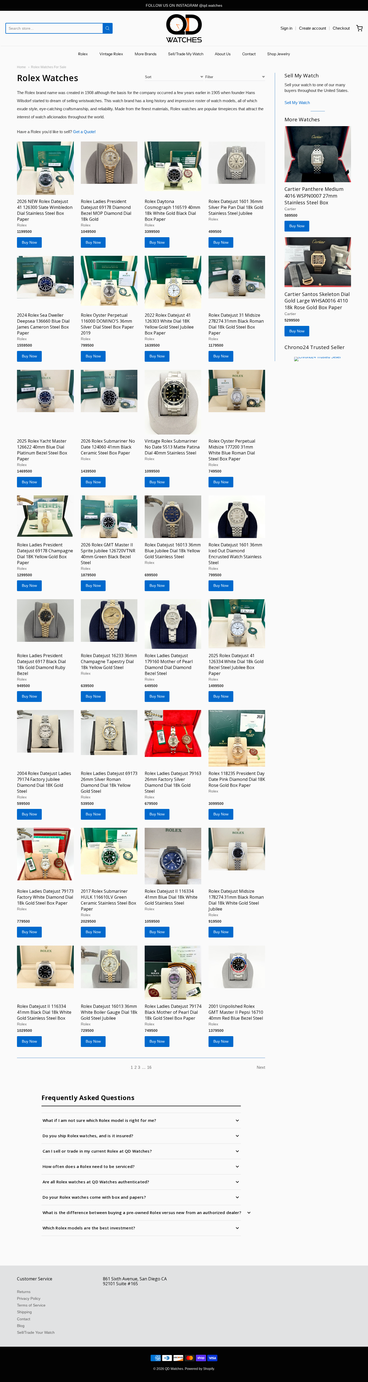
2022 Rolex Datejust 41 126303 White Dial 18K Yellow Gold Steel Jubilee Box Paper (169, 324)
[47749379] (109, 620)
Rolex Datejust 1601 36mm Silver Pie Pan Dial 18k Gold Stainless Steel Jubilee (236, 207)
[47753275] (173, 402)
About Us (223, 53)
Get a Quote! (84, 131)
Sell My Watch (297, 102)
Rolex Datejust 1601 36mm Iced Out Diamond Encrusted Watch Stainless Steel (235, 554)
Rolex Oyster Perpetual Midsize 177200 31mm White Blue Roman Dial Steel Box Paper (232, 450)
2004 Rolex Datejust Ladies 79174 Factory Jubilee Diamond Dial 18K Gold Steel (44, 782)
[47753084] (109, 516)
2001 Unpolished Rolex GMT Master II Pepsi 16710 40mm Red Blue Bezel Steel (236, 1012)
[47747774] (173, 733)
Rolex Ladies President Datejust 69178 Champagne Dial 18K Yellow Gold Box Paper (45, 554)
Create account (312, 28)
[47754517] (45, 277)
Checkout (341, 28)
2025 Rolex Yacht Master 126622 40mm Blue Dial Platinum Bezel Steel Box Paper (42, 450)
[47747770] (45, 854)
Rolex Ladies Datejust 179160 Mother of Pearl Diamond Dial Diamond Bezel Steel (169, 664)
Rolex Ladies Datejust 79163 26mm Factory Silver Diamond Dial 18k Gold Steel (173, 782)
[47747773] (109, 732)
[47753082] (173, 516)
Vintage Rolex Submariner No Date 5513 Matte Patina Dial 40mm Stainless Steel (172, 447)
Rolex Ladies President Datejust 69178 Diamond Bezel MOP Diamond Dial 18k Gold (106, 210)
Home (21, 67)
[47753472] (109, 281)
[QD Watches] (184, 28)
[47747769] (237, 849)
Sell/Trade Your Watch (36, 1332)
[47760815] (109, 163)
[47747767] (45, 967)
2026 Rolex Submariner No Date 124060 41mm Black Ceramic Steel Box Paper (108, 447)
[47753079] (237, 516)
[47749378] (173, 624)
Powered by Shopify (199, 1369)
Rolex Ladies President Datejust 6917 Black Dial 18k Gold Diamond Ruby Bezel (41, 664)
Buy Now (29, 242)
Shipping (24, 1312)
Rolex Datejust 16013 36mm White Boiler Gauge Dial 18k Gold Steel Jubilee (109, 1012)
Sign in (286, 28)
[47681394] (317, 154)
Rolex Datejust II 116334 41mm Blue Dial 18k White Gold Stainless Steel (171, 897)
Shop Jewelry (278, 53)
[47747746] (237, 967)
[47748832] (45, 731)
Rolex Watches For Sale (48, 67)
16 (149, 1067)
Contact (249, 53)
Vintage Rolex (111, 53)
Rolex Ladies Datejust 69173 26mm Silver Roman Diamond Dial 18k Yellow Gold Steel (109, 782)
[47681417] (317, 262)
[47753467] (45, 391)
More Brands (146, 53)
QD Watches (174, 1369)
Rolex (83, 53)
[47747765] (109, 967)
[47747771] (109, 851)
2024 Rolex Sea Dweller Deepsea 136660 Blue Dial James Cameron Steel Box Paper (43, 324)
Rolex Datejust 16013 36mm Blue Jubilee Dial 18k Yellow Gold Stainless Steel (173, 551)
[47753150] (45, 516)
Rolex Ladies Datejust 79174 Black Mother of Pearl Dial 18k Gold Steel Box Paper (173, 1012)
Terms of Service (31, 1305)
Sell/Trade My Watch (185, 53)
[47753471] (173, 282)
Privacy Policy (28, 1298)
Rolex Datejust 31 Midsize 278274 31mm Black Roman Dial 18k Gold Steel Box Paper (236, 324)
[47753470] (237, 277)
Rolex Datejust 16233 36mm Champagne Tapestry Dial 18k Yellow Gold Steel (109, 661)
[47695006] (237, 623)
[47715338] (45, 168)
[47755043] (173, 166)
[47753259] (237, 391)
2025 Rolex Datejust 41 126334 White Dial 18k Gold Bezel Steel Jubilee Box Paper (236, 664)
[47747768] (173, 856)
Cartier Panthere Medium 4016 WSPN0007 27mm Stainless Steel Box (313, 196)
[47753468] (109, 391)
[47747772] (237, 738)
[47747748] (173, 973)
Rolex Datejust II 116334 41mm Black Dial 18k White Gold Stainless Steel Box (44, 1012)
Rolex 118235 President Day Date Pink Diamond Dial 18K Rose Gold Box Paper (237, 779)
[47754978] (237, 163)
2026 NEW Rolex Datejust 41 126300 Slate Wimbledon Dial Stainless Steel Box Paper (44, 210)
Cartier (290, 209)
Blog (21, 1326)
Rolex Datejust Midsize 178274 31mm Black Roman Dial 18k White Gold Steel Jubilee (236, 900)
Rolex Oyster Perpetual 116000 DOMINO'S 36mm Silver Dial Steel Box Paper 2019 (107, 324)
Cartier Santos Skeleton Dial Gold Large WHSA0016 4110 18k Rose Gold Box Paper (317, 301)
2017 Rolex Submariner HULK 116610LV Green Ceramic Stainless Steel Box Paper (108, 900)
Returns (23, 1292)
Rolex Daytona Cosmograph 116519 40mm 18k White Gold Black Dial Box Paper (172, 210)
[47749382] (45, 620)
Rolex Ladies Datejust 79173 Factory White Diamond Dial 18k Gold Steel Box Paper (45, 897)
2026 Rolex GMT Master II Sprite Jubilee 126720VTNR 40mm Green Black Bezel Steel (108, 554)
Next (261, 1067)
